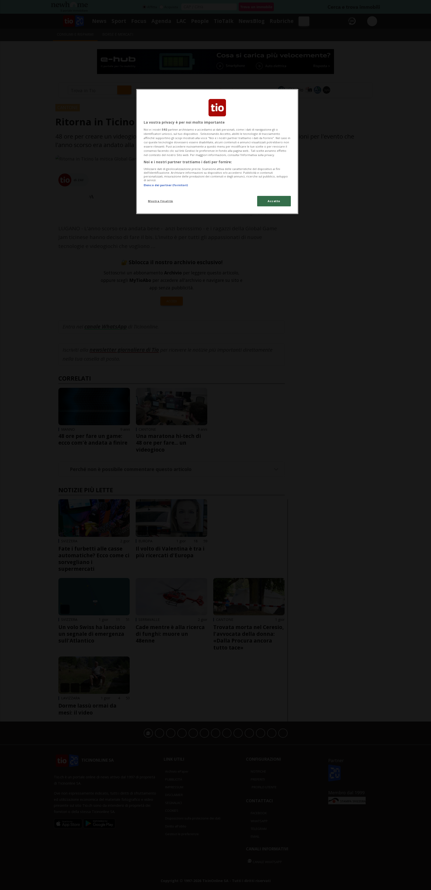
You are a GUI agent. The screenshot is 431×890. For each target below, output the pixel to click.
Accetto (274, 201)
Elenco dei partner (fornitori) (166, 185)
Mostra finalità (160, 201)
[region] (217, 151)
